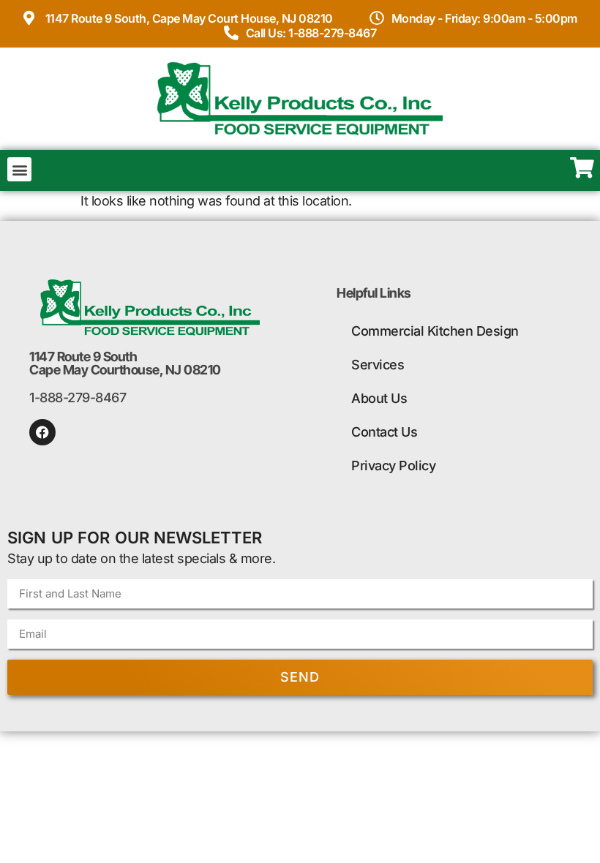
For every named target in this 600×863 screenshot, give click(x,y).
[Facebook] (42, 432)
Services (377, 364)
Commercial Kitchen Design (435, 331)
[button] (19, 169)
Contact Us (384, 432)
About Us (379, 398)
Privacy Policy (393, 465)
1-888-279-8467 (77, 397)
